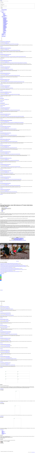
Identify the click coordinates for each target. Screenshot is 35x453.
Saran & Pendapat (4, 34)
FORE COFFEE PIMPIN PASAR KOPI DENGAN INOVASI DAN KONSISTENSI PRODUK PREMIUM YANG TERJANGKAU (13, 266)
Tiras (3, 13)
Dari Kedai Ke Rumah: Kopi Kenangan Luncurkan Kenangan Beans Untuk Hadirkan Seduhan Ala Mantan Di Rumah (12, 265)
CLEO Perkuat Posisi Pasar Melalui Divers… (5, 189)
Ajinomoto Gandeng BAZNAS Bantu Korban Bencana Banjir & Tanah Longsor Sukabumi (9, 271)
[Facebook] (17, 274)
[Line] (17, 278)
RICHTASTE (4, 28)
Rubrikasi (6, 207)
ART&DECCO (4, 17)
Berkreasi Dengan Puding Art (3, 325)
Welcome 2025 (2, 98)
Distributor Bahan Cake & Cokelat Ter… (4, 306)
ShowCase (4, 29)
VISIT (3, 31)
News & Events (3, 16)
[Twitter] (17, 275)
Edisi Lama (3, 33)
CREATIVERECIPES (5, 21)
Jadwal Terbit (4, 15)
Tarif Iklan (4, 14)
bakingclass (7, 320)
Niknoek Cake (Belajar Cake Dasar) (4, 319)
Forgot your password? (4, 9)
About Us (3, 12)
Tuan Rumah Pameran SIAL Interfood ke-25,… (5, 164)
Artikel (2, 432)
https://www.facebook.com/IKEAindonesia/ (19, 238)
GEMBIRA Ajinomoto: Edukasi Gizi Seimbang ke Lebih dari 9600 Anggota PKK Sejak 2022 (10, 264)
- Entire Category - (2, 273)
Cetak (2, 210)
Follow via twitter (3, 36)
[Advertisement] (4, 199)
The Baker (4, 32)
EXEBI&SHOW (4, 22)
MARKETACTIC (5, 27)
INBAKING (4, 25)
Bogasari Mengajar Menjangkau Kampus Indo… (5, 170)
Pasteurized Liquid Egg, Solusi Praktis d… (5, 356)
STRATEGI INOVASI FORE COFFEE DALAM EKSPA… (6, 120)
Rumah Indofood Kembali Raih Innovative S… (5, 145)
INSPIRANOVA (4, 26)
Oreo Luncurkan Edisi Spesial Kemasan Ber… (5, 183)
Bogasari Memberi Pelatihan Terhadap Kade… (5, 126)
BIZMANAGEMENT (5, 20)
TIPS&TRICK (4, 30)
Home (2, 430)
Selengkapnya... (2, 402)
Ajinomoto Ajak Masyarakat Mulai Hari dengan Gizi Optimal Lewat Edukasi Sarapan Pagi (9, 268)
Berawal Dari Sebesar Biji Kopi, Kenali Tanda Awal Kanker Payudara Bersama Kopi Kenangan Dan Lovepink (12, 269)
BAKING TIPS (4, 18)
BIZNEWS (6, 49)
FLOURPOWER (5, 24)
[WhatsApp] (17, 277)
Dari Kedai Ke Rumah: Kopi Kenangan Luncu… (5, 54)
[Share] (17, 280)
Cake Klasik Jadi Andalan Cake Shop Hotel (5, 344)
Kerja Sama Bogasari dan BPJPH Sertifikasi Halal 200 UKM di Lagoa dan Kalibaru (9, 263)
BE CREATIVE (4, 19)
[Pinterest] (17, 279)
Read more (1, 46)
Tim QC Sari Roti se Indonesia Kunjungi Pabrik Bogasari (6, 267)
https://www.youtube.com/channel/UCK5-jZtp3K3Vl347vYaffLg (18, 240)
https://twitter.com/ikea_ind (18, 239)
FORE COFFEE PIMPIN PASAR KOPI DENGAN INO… (6, 60)
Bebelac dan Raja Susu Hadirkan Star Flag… (5, 139)
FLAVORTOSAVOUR (5, 23)
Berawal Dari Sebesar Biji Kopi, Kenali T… (5, 79)
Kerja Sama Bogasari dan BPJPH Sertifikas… (5, 41)
